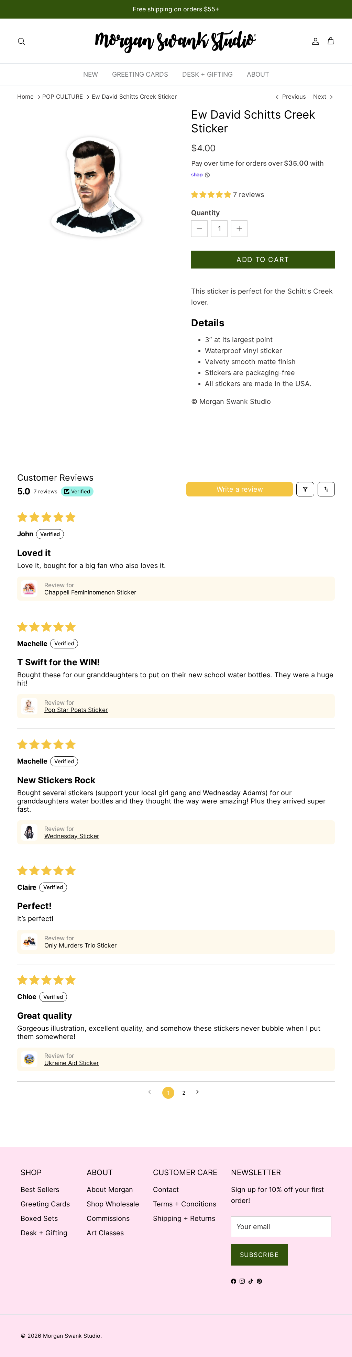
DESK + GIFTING (207, 74)
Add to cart (262, 259)
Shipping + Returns (184, 1218)
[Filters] (305, 489)
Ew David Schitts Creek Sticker (134, 96)
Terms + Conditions (184, 1204)
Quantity (205, 213)
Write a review (240, 489)
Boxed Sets (39, 1218)
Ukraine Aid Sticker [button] (71, 1062)
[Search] (21, 40)
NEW (90, 74)
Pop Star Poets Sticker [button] (76, 709)
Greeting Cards (45, 1204)
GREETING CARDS (140, 74)
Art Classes (105, 1233)
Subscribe (259, 1254)
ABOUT (258, 74)
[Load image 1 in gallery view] (96, 187)
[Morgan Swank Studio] (176, 40)
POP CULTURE (62, 96)
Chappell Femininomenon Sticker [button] (90, 592)
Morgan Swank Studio (71, 1335)
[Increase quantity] (239, 228)
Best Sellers (40, 1189)
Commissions (108, 1218)
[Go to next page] (200, 1093)
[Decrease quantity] (199, 228)
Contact (166, 1189)
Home (25, 96)
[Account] (314, 40)
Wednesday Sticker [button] (71, 836)
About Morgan (110, 1189)
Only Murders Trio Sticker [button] (80, 945)
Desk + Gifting (44, 1233)
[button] (212, 194)
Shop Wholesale (113, 1204)
